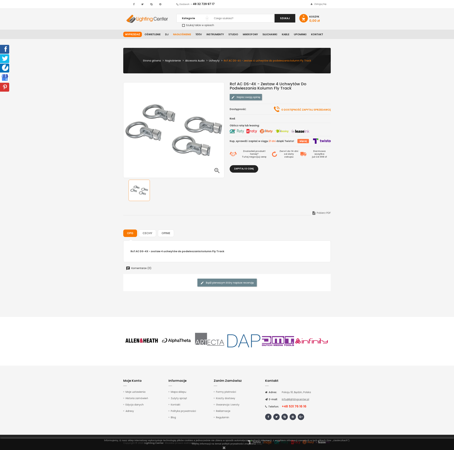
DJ (166, 34)
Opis (130, 233)
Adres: (272, 392)
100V (199, 34)
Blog (173, 417)
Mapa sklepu (178, 392)
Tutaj (245, 156)
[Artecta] (210, 340)
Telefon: (273, 406)
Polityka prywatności (183, 411)
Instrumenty (215, 34)
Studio (233, 34)
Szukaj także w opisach (199, 25)
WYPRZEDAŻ (132, 34)
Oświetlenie (152, 34)
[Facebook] (5, 49)
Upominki (300, 34)
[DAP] (244, 340)
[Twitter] (5, 58)
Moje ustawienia (135, 392)
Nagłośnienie (182, 34)
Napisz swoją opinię (248, 97)
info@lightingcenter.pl (295, 399)
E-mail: (273, 399)
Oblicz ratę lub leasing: (245, 125)
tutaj (259, 443)
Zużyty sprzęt (179, 398)
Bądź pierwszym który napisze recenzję (229, 282)
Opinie (166, 233)
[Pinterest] (5, 87)
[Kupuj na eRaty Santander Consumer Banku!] (252, 131)
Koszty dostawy (225, 398)
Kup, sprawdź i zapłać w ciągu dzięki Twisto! (262, 141)
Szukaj (285, 18)
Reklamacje (223, 411)
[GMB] (4, 77)
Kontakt (317, 34)
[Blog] (5, 67)
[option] (139, 190)
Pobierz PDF (321, 213)
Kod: (233, 118)
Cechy (147, 233)
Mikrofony (250, 34)
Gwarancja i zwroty (227, 404)
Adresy (130, 411)
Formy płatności (226, 392)
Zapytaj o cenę (244, 168)
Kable (285, 34)
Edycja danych (135, 404)
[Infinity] (312, 340)
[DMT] (278, 340)
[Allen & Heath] (142, 340)
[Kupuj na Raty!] (237, 131)
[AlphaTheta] (176, 340)
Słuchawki (269, 34)
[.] (134, 4)
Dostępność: (238, 109)
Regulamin (222, 417)
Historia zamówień (137, 398)
